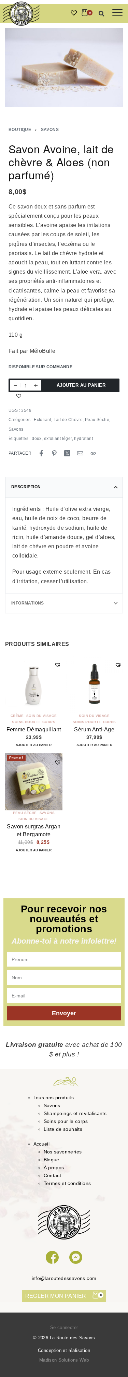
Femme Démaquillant (33, 729)
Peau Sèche (97, 419)
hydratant (83, 438)
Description (26, 486)
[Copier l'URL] (93, 453)
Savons (50, 129)
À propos (54, 1167)
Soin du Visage (41, 716)
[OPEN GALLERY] (64, 67)
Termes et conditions (67, 1183)
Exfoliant (42, 419)
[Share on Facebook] (41, 453)
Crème (17, 716)
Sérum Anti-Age (94, 729)
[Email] (80, 453)
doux (37, 438)
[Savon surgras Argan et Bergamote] (33, 781)
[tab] (64, 487)
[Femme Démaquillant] (33, 684)
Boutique (20, 129)
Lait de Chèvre (68, 419)
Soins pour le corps (33, 722)
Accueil (41, 1144)
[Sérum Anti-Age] (94, 684)
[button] (102, 14)
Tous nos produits (53, 1097)
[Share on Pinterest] (54, 453)
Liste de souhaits (63, 1129)
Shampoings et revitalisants (75, 1113)
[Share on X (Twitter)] (67, 453)
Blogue (51, 1159)
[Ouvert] (117, 12)
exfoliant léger (58, 438)
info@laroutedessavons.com (64, 1278)
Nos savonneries (63, 1151)
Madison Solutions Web (64, 1360)
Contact (52, 1175)
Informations (27, 603)
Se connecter (64, 1327)
